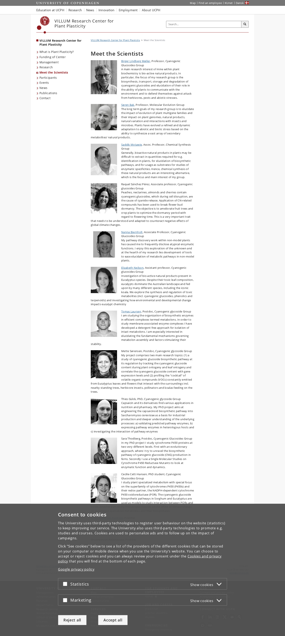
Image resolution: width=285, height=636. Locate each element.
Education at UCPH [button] (50, 10)
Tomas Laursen (131, 311)
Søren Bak (127, 105)
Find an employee (210, 3)
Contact (44, 98)
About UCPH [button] (151, 10)
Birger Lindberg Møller (135, 61)
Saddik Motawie (131, 144)
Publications (48, 93)
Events (44, 83)
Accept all (112, 619)
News (43, 88)
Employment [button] (128, 10)
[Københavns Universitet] (43, 25)
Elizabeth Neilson (132, 268)
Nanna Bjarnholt (132, 232)
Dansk (240, 3)
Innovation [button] (106, 10)
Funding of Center (52, 57)
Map (193, 3)
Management (49, 62)
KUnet (229, 3)
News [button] (90, 10)
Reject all (72, 619)
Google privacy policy (76, 569)
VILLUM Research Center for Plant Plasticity (60, 42)
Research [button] (75, 10)
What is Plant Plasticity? (56, 52)
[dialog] (142, 570)
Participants (48, 78)
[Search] (245, 24)
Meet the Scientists (53, 72)
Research (46, 67)
